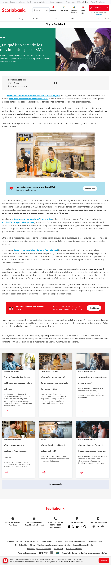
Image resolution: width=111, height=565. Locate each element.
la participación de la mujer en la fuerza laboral (36, 250)
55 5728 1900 (55, 525)
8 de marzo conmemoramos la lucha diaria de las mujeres (33, 95)
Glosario (32, 525)
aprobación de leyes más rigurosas (18, 222)
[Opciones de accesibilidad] (5, 560)
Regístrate (99, 14)
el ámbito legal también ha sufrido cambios (32, 219)
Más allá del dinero (38, 19)
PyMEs (73, 19)
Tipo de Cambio (21, 545)
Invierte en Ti (58, 549)
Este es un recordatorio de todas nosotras (28, 98)
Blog (26, 525)
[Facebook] (69, 527)
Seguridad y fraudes (58, 19)
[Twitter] (73, 527)
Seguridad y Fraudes (14, 541)
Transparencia (47, 541)
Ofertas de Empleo (95, 541)
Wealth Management (56, 2)
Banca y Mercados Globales (83, 545)
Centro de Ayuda (12, 522)
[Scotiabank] (15, 10)
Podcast (40, 525)
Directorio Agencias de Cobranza (39, 549)
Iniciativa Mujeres (82, 2)
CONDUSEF (43, 553)
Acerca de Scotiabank (98, 2)
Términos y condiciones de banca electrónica (54, 545)
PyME (29, 2)
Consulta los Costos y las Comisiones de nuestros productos (84, 553)
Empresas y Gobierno (40, 2)
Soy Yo (107, 19)
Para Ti (96, 19)
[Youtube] (77, 527)
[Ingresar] (7, 411)
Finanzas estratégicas (18, 19)
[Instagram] (84, 527)
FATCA (32, 545)
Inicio (3, 19)
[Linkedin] (81, 527)
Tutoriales (13, 525)
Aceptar (104, 560)
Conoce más (90, 188)
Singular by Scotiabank (17, 2)
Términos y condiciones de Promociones (70, 541)
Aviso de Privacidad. (76, 562)
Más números (55, 527)
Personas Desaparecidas (27, 553)
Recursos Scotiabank (74, 549)
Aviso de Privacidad (32, 541)
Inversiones (85, 19)
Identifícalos (94, 308)
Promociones (70, 2)
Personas (5, 2)
